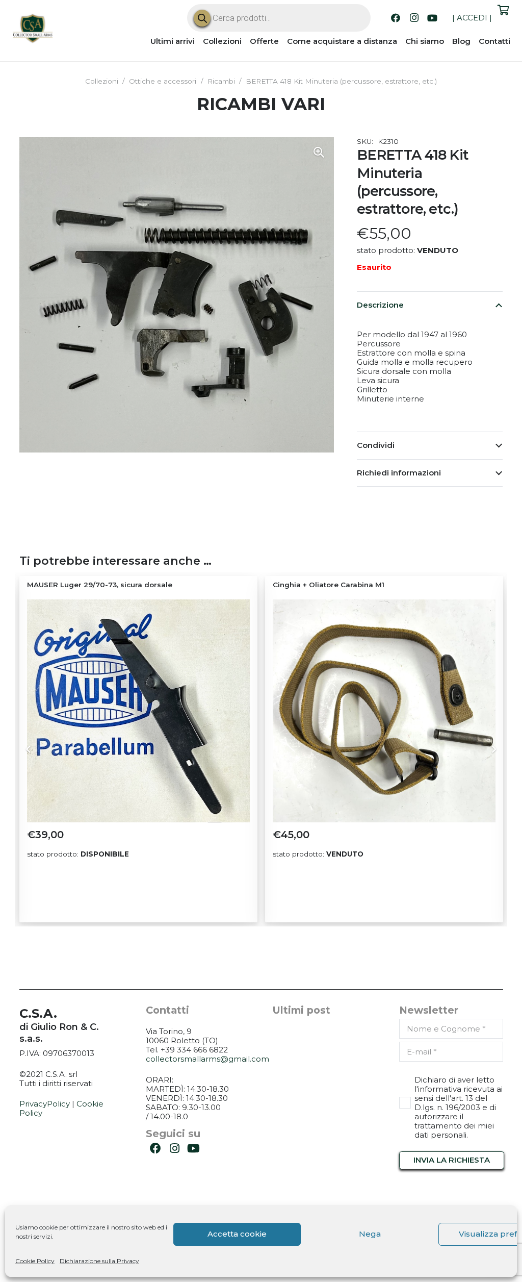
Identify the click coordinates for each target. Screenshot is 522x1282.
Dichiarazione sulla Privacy (99, 1261)
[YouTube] (432, 18)
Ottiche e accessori (162, 81)
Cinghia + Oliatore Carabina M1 (328, 585)
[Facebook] (395, 18)
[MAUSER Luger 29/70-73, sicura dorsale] (138, 710)
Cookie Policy (35, 1261)
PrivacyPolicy (44, 1104)
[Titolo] (33, 29)
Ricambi (221, 81)
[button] (318, 152)
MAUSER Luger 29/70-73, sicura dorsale (99, 585)
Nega (370, 1234)
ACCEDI (472, 17)
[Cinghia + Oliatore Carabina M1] (384, 710)
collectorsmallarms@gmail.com (207, 1059)
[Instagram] (414, 18)
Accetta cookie (237, 1234)
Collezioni (101, 81)
